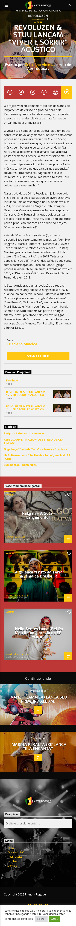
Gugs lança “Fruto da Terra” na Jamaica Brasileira (35, 449)
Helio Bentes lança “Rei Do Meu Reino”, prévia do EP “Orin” (37, 457)
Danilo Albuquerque (17, 595)
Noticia (38, 22)
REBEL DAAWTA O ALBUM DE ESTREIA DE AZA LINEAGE (33, 441)
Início (11, 848)
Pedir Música (15, 856)
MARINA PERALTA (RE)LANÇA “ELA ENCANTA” (38, 746)
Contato (12, 865)
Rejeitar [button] (41, 918)
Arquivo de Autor (38, 356)
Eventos (12, 861)
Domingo (12, 381)
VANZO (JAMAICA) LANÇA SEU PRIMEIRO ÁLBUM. (39, 699)
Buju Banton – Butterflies (20, 465)
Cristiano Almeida (40, 64)
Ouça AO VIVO (16, 852)
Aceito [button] (54, 918)
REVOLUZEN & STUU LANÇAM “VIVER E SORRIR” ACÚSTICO (25, 393)
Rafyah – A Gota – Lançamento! (24, 433)
